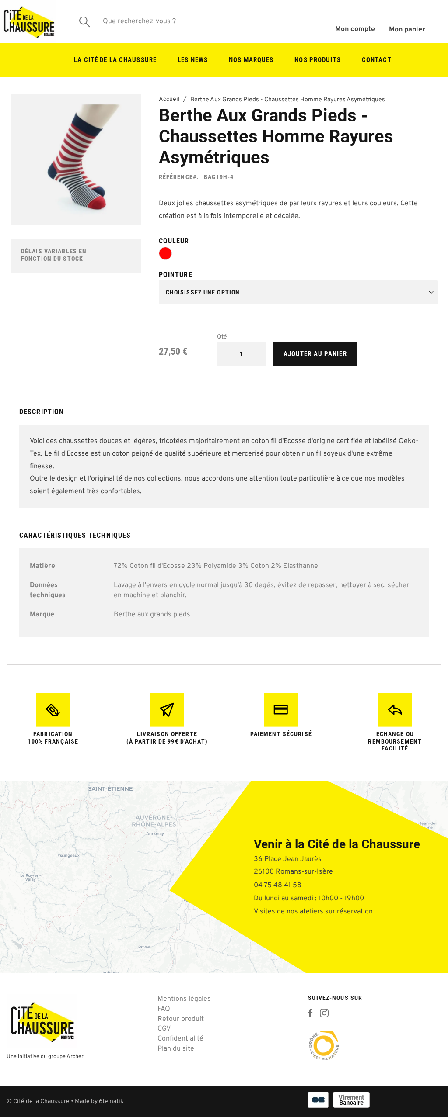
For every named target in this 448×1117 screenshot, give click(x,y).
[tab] (224, 415)
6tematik (111, 1101)
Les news (193, 60)
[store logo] (28, 21)
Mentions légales (184, 999)
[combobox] (185, 22)
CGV (164, 1028)
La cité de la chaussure (115, 60)
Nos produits (317, 60)
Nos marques (251, 60)
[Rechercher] (84, 21)
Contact (377, 60)
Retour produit (181, 1019)
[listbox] (298, 255)
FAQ (164, 1009)
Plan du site (176, 1048)
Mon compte (355, 29)
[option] (165, 253)
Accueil (169, 99)
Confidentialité (180, 1038)
